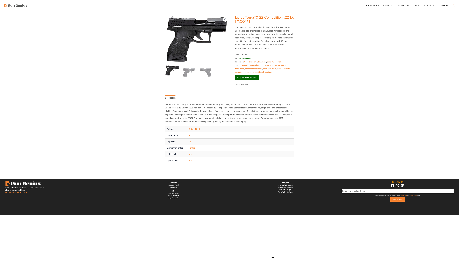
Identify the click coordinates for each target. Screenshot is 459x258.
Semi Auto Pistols (274, 62)
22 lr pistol (243, 65)
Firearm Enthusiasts (272, 65)
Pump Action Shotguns (285, 192)
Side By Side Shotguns (285, 187)
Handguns (262, 62)
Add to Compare (242, 85)
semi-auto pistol (269, 69)
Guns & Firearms (250, 62)
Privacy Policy (22, 192)
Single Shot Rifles (173, 198)
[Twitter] (397, 186)
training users (270, 72)
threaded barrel (258, 72)
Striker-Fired (194, 129)
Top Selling (403, 5)
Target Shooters (283, 69)
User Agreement (10, 192)
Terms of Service (413, 195)
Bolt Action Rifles (173, 195)
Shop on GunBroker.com (246, 77)
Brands (387, 5)
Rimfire (192, 148)
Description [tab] (170, 98)
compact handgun (256, 65)
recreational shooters (253, 69)
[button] (378, 5)
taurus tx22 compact (243, 72)
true (190, 154)
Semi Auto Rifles (173, 193)
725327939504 (245, 58)
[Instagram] (402, 186)
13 (190, 141)
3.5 (190, 135)
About (417, 5)
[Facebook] (392, 186)
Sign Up (397, 199)
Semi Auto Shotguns (285, 190)
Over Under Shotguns (285, 185)
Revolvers (173, 187)
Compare (443, 5)
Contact (429, 5)
